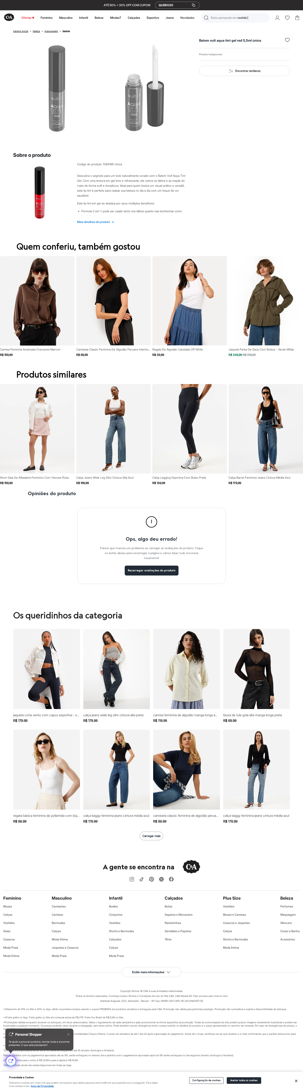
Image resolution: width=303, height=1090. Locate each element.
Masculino (66, 17)
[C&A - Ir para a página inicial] (9, 18)
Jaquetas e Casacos (65, 947)
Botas (168, 906)
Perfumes (286, 906)
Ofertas (26, 17)
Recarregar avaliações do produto (151, 570)
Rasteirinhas (173, 923)
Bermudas (58, 923)
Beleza (99, 17)
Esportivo (153, 17)
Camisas (57, 914)
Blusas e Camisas (234, 914)
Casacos (9, 939)
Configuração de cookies (206, 1080)
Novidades (187, 17)
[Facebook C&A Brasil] (171, 879)
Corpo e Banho (290, 931)
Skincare (286, 923)
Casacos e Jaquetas (236, 923)
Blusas (7, 906)
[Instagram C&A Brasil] (131, 879)
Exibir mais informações (148, 972)
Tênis (168, 939)
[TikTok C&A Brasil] (141, 879)
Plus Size (232, 898)
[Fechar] (296, 1080)
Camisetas (59, 906)
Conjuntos (115, 914)
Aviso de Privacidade (42, 1086)
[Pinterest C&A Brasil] (151, 879)
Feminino (47, 17)
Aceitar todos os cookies (244, 1080)
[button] (235, 18)
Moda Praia (10, 947)
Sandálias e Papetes (178, 931)
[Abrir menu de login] (277, 17)
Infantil (83, 17)
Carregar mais (151, 836)
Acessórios (287, 939)
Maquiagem (288, 914)
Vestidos (9, 923)
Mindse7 (115, 17)
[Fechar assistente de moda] (68, 1034)
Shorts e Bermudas (121, 931)
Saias (7, 931)
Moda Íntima (11, 956)
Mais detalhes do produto (95, 222)
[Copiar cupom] (193, 5)
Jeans (170, 17)
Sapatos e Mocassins (179, 914)
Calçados (134, 17)
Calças (7, 914)
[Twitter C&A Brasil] (161, 879)
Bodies (113, 906)
